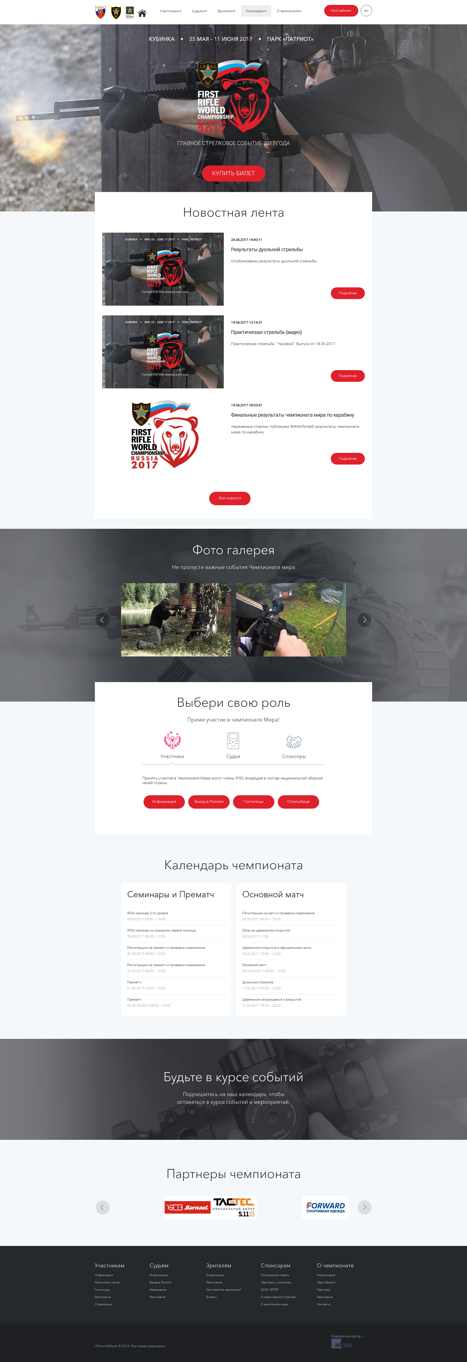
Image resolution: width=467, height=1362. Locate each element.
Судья (233, 756)
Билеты (211, 1297)
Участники (172, 756)
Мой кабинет (341, 10)
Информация (164, 801)
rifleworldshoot (106, 1346)
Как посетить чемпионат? (223, 1289)
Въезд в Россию (209, 801)
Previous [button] (103, 620)
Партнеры (324, 1289)
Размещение (158, 1289)
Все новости (230, 498)
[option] (176, 620)
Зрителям (225, 11)
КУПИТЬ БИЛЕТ (233, 173)
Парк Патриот (326, 1282)
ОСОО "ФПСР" (270, 1289)
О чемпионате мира (274, 1304)
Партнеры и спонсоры (276, 1282)
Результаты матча (107, 1282)
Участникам (169, 11)
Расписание (103, 1297)
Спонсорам (255, 11)
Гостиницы (254, 801)
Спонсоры (294, 756)
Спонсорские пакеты (275, 1275)
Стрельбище (298, 801)
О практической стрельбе (278, 1297)
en (366, 10)
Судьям (198, 11)
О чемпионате (288, 11)
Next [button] (365, 620)
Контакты (323, 1304)
